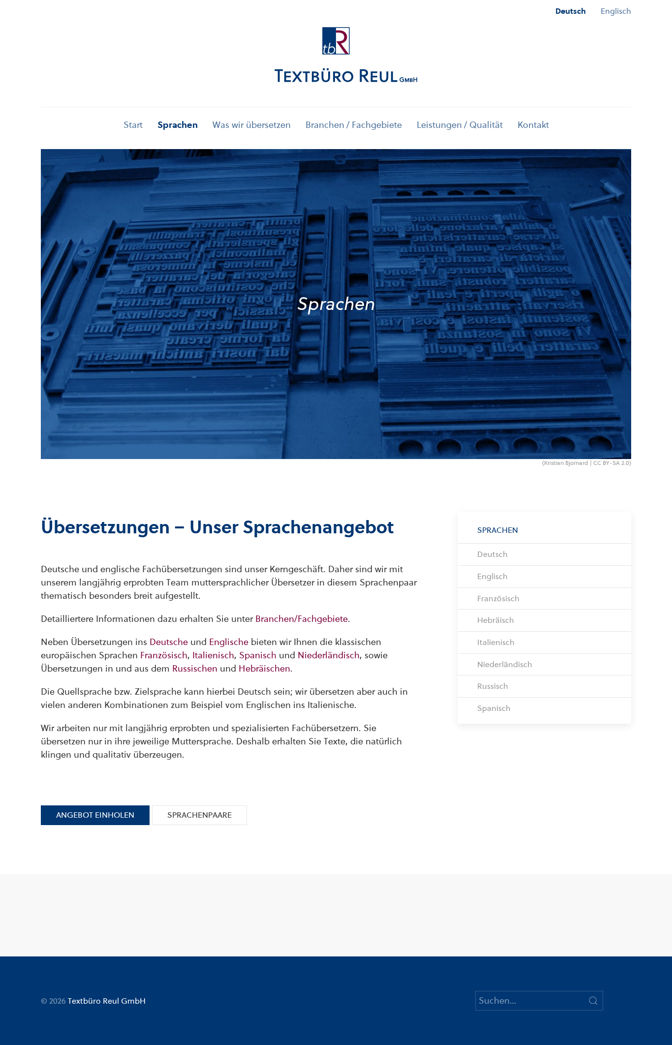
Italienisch (213, 655)
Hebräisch (495, 620)
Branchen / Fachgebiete (353, 125)
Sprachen (177, 125)
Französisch (163, 655)
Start (133, 125)
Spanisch (257, 655)
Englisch (616, 11)
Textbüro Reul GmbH (107, 1001)
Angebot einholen (95, 815)
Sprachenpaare (199, 815)
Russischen (194, 668)
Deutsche (169, 642)
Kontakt (533, 125)
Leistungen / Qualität (460, 125)
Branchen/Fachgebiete (301, 619)
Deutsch (570, 11)
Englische (228, 642)
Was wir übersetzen (252, 125)
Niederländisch (329, 655)
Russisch (492, 686)
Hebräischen (264, 668)
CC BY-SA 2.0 (611, 463)
